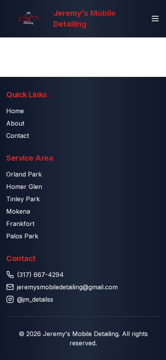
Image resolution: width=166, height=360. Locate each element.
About (15, 123)
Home (15, 111)
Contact (17, 135)
